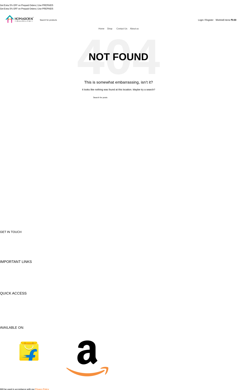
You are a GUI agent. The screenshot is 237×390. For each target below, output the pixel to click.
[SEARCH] (72, 20)
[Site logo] (19, 20)
